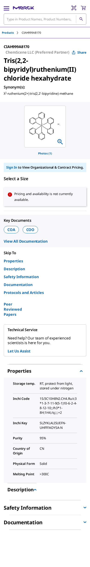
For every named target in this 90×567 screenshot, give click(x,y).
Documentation (18, 284)
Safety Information (21, 276)
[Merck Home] (23, 8)
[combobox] (45, 19)
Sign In (11, 167)
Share (81, 52)
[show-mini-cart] (83, 8)
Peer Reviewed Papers (13, 309)
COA (11, 229)
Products (8, 33)
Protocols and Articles (24, 292)
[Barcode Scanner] (74, 8)
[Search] (81, 19)
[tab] (12, 32)
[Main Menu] (6, 8)
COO (30, 229)
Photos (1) (45, 153)
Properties (13, 261)
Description (14, 268)
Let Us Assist (19, 351)
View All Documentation (25, 241)
